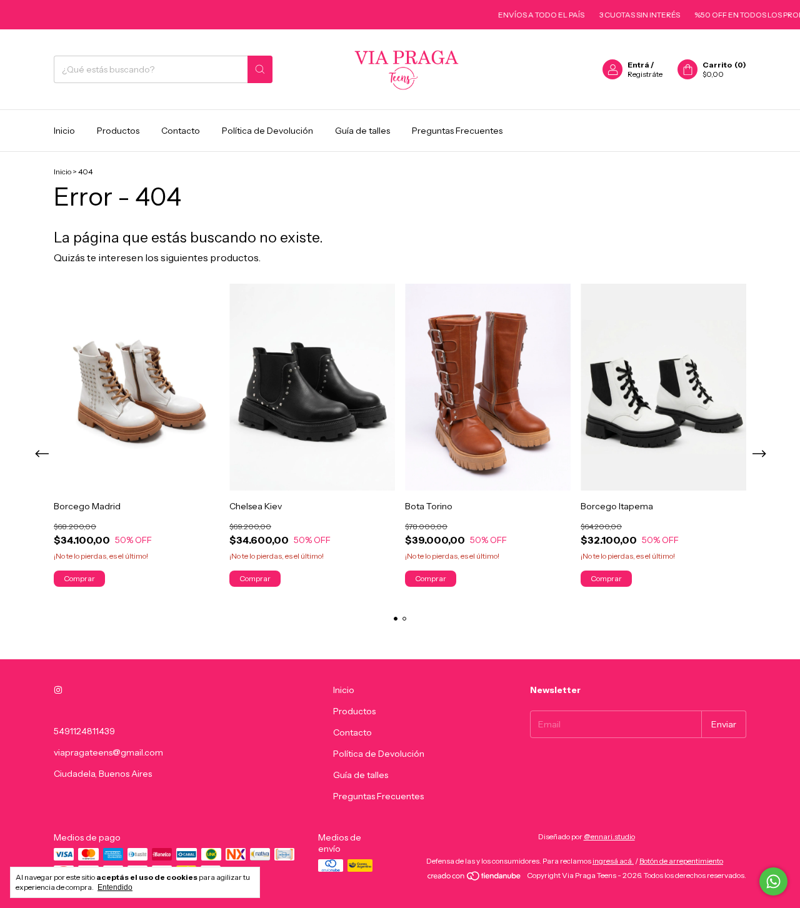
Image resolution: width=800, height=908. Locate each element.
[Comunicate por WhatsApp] (773, 881)
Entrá (638, 64)
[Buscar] (260, 69)
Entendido (115, 887)
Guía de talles (362, 130)
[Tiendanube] (474, 878)
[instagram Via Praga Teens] (58, 690)
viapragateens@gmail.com (108, 752)
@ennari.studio (609, 836)
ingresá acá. (613, 861)
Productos (118, 130)
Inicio (64, 130)
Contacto (180, 130)
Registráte (645, 74)
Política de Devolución (267, 130)
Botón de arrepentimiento (681, 861)
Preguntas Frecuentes (457, 130)
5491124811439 (84, 731)
